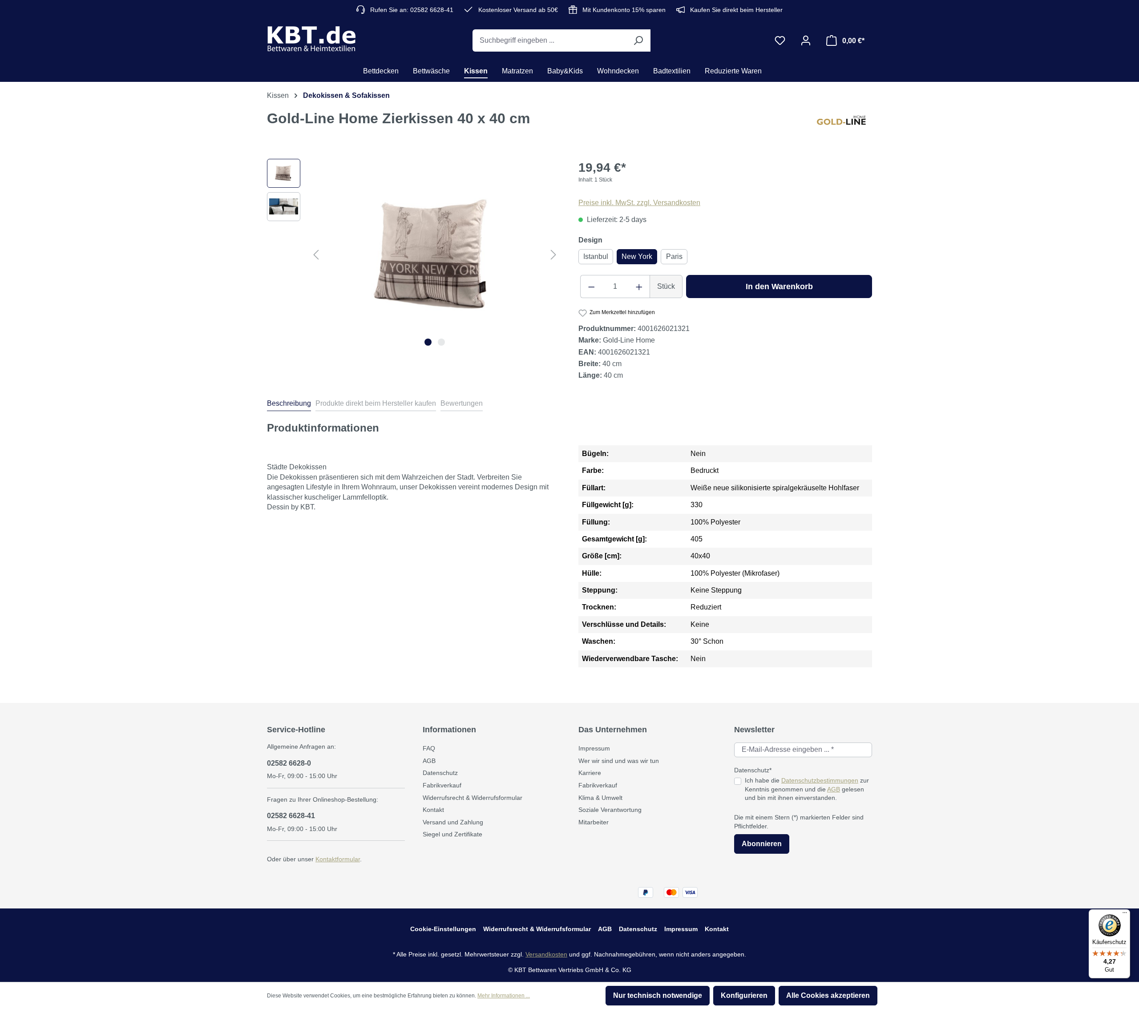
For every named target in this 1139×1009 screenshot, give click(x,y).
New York (637, 256)
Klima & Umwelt (600, 797)
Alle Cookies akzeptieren (828, 995)
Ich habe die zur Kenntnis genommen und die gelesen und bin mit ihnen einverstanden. (807, 789)
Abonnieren (762, 844)
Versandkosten (546, 954)
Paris (674, 256)
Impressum (594, 748)
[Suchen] (638, 40)
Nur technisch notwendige (657, 995)
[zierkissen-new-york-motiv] (435, 254)
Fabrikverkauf (442, 785)
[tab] (289, 405)
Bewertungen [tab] (461, 403)
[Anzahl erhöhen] (639, 286)
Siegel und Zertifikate (452, 834)
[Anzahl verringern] (591, 286)
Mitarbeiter (593, 822)
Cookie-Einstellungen (443, 928)
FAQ (429, 748)
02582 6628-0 (289, 763)
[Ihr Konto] (806, 40)
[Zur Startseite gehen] (311, 38)
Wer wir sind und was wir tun (618, 760)
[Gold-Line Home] (844, 125)
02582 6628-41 (291, 815)
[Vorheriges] (316, 254)
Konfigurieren (744, 995)
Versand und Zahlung (453, 822)
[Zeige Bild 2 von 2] (441, 342)
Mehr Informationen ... (503, 996)
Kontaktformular (337, 859)
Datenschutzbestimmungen (819, 780)
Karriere (589, 772)
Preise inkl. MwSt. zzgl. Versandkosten (639, 202)
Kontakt (433, 809)
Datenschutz (440, 772)
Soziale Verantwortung (610, 809)
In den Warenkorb (779, 286)
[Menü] (1124, 914)
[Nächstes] (553, 254)
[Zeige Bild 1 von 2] (428, 342)
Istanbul (595, 256)
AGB (429, 760)
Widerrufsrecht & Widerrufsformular (472, 797)
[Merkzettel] (780, 40)
